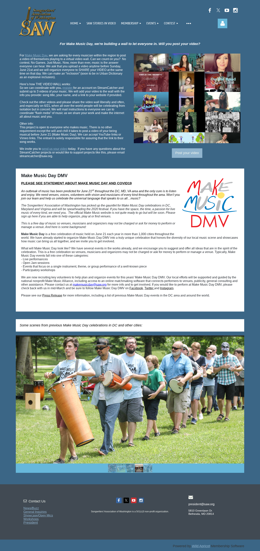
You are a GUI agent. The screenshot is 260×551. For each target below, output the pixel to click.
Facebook (136, 288)
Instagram (166, 288)
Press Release (52, 295)
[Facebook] (209, 10)
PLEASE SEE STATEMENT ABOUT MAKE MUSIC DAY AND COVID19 (76, 183)
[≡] (188, 22)
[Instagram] (235, 10)
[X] (218, 10)
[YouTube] (227, 10)
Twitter (149, 288)
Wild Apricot (201, 546)
